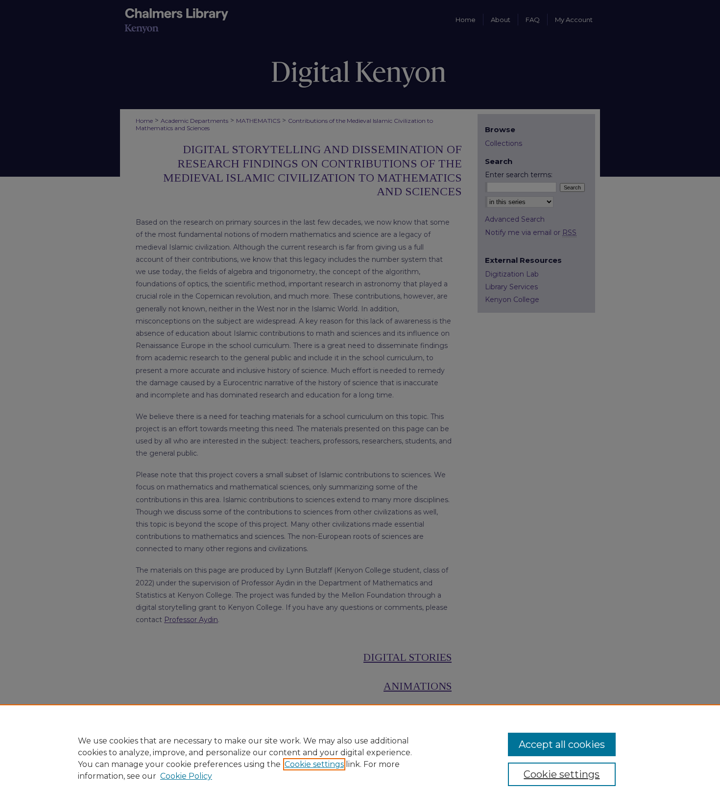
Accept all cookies (562, 744)
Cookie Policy (186, 776)
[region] (360, 758)
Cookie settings (314, 764)
